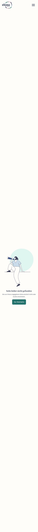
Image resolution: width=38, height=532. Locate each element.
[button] (33, 5)
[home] (7, 5)
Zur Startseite (19, 302)
